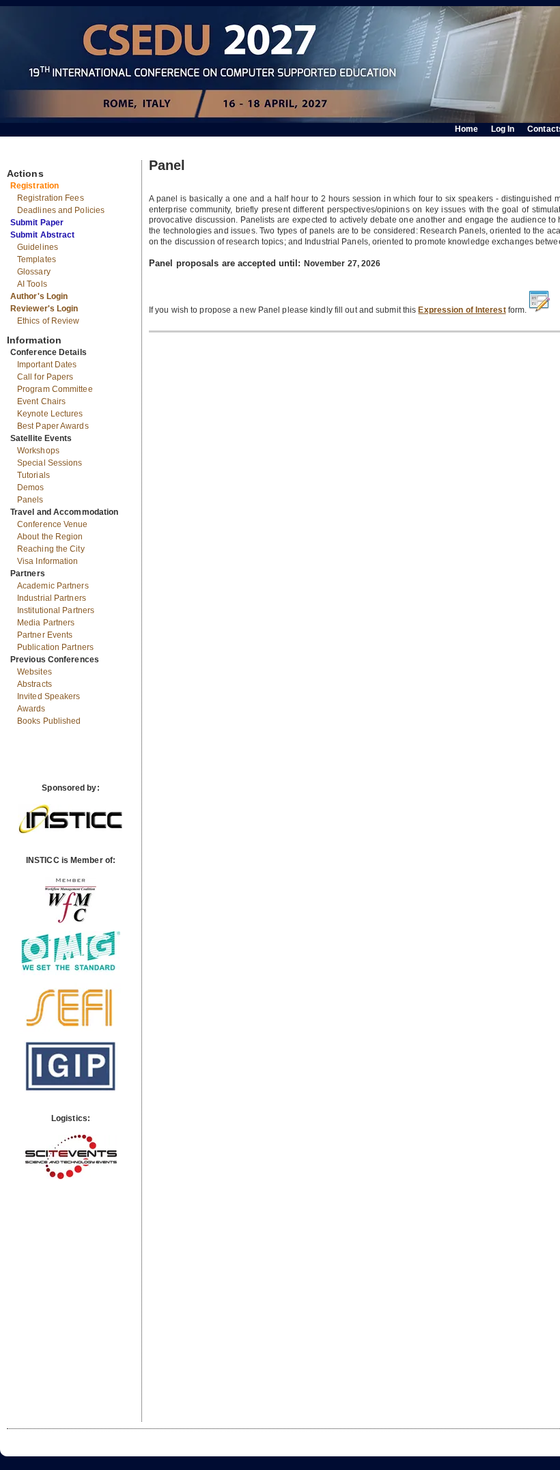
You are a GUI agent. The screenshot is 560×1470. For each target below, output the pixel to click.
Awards (31, 708)
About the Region (50, 536)
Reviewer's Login (44, 308)
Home (466, 129)
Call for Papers (45, 377)
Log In (503, 129)
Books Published (49, 721)
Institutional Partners (55, 610)
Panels (30, 500)
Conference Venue (52, 524)
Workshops (38, 450)
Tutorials (33, 475)
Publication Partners (55, 647)
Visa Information (48, 561)
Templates (36, 259)
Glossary (34, 272)
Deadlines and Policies (60, 210)
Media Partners (45, 622)
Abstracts (34, 684)
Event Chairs (41, 401)
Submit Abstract (42, 235)
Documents (21, 155)
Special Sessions (50, 463)
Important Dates (47, 364)
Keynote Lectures (50, 414)
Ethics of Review (48, 321)
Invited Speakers (49, 696)
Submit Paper (37, 222)
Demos (30, 487)
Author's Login (39, 296)
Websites (34, 672)
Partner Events (44, 635)
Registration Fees (50, 198)
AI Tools (32, 284)
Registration (34, 185)
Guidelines (37, 247)
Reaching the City (51, 549)
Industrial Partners (51, 598)
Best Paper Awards (53, 426)
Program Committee (55, 389)
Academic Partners (53, 586)
